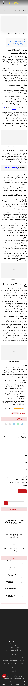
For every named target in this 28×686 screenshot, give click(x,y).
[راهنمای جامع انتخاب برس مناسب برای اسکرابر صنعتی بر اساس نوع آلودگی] (14, 515)
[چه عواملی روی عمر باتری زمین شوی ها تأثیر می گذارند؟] (14, 529)
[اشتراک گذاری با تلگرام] (14, 424)
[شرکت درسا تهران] (20, 10)
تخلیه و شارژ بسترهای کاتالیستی (14, 649)
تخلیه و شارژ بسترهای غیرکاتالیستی (13, 650)
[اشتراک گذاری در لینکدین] (22, 424)
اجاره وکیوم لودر (13, 637)
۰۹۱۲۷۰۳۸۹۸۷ (14, 670)
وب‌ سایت (24, 469)
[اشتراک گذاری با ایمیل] (10, 424)
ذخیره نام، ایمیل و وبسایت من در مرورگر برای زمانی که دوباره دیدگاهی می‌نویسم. (14, 478)
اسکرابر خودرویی (13, 632)
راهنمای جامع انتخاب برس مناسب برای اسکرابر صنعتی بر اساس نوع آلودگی (14, 521)
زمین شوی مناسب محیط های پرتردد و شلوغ (14, 549)
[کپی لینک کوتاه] (6, 424)
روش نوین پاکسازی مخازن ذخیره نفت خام (10, 168)
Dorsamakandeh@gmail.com (14, 675)
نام (26, 455)
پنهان (21, 39)
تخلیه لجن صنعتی (14, 645)
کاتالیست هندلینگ (14, 644)
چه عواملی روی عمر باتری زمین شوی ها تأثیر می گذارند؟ (14, 535)
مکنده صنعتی (14, 634)
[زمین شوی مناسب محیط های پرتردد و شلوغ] (14, 543)
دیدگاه (25, 440)
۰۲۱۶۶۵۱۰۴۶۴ (14, 673)
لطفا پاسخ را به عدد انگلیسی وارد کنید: (18, 482)
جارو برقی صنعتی (13, 636)
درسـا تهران (12, 614)
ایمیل (25, 462)
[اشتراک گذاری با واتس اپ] (18, 424)
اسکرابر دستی (14, 631)
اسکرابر (13, 629)
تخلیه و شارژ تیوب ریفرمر (13, 647)
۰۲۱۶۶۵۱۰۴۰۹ (14, 672)
